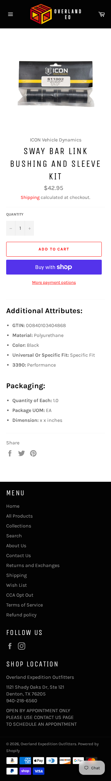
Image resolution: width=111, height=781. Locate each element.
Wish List (16, 585)
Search (14, 536)
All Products (19, 516)
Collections (18, 526)
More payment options (54, 282)
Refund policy (21, 615)
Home (12, 506)
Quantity (14, 214)
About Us (16, 545)
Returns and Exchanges (33, 565)
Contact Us (18, 555)
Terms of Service (24, 605)
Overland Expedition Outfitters (48, 743)
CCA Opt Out (19, 595)
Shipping (30, 197)
